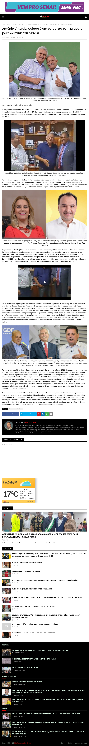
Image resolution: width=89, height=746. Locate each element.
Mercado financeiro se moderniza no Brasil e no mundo (34, 606)
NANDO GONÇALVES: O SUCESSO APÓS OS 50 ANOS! (32, 589)
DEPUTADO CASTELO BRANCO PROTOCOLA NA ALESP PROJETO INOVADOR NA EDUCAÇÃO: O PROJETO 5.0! (47, 700)
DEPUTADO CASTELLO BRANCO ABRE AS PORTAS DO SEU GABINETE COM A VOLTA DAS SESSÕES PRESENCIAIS (48, 723)
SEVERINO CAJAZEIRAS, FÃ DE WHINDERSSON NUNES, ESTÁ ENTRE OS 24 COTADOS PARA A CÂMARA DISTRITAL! (46, 616)
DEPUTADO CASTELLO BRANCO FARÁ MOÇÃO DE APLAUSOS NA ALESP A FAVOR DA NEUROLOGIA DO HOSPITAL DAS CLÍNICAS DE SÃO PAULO (48, 691)
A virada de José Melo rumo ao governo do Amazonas (33, 633)
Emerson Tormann (10, 37)
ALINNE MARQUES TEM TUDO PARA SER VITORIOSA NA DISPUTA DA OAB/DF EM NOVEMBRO (46, 714)
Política (15, 24)
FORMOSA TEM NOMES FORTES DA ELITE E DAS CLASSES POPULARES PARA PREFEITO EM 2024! (47, 598)
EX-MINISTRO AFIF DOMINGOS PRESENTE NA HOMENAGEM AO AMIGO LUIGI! (40, 650)
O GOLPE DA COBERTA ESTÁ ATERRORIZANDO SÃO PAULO (34, 659)
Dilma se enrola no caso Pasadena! (26, 571)
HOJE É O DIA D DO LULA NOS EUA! (25, 668)
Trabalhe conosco (81, 743)
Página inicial (6, 24)
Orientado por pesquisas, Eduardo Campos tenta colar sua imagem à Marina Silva (45, 580)
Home (63, 743)
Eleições (12, 409)
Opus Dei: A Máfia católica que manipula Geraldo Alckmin (35, 624)
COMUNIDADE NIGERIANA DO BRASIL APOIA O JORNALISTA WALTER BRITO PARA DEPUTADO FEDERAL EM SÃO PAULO (40, 535)
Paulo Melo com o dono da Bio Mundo (27, 682)
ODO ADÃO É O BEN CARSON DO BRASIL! (27, 563)
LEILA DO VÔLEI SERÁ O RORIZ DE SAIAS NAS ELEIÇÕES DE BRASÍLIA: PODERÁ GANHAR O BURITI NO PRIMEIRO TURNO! (48, 733)
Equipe (70, 743)
